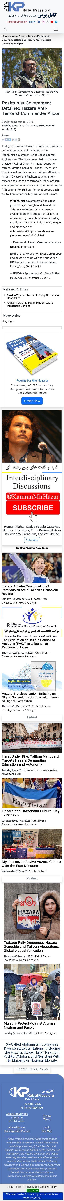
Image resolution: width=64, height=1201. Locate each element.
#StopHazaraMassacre (39, 231)
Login (47, 1127)
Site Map (47, 1131)
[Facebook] (6, 140)
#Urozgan (55, 223)
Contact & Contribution (17, 1119)
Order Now (32, 401)
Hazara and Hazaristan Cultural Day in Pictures (30, 813)
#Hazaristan (17, 231)
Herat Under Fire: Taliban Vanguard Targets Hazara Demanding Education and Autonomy (30, 760)
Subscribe (32, 540)
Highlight (8, 321)
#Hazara (15, 210)
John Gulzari (39, 871)
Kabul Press (18, 36)
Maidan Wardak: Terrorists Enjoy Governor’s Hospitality (33, 296)
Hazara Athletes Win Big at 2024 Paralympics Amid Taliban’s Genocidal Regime (30, 590)
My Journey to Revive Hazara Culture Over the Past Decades (31, 864)
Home (5, 36)
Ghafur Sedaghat (46, 1033)
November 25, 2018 (22, 247)
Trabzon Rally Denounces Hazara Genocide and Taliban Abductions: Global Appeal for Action (31, 947)
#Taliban (48, 214)
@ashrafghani (30, 205)
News (31, 36)
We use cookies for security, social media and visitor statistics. (32, 1196)
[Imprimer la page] (12, 140)
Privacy (47, 1115)
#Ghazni (30, 223)
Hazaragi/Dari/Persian (17, 1131)
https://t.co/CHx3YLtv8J (25, 267)
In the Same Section (32, 548)
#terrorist (32, 210)
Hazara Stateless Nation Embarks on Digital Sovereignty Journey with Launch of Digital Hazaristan (31, 697)
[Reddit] (16, 140)
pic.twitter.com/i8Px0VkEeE (27, 236)
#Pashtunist (17, 201)
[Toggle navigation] (56, 29)
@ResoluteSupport (50, 254)
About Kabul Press (17, 1113)
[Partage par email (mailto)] (3, 140)
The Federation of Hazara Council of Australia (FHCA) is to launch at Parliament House (28, 644)
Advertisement (17, 1127)
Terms (47, 1119)
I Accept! (33, 1190)
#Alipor (14, 214)
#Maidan (42, 223)
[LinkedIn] (9, 140)
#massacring (18, 218)
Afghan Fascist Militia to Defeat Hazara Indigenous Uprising (30, 304)
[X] (19, 140)
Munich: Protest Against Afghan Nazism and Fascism (29, 1025)
